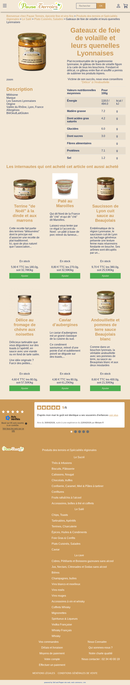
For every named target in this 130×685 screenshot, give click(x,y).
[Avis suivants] (127, 414)
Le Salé (26, 19)
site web (67, 682)
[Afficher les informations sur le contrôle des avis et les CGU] (26, 423)
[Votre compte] (118, 5)
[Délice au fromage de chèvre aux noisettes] (24, 302)
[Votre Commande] (125, 5)
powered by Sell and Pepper (54, 682)
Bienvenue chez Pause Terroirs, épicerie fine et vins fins (39, 16)
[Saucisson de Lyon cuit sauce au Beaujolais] (105, 188)
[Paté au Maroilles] (65, 186)
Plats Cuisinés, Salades (48, 19)
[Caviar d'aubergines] (65, 302)
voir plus (113, 415)
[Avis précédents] (31, 414)
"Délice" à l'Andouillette (95, 82)
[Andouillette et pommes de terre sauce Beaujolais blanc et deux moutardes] (105, 302)
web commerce (76, 682)
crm (84, 682)
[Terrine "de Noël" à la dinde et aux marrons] (24, 188)
